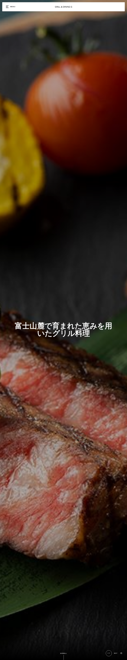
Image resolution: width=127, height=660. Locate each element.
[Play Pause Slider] (121, 653)
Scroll (63, 653)
